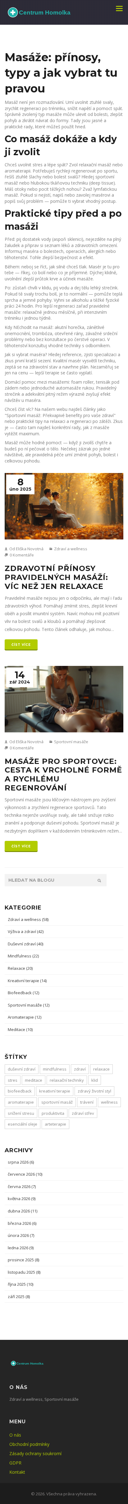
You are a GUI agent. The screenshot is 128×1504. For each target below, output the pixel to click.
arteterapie (55, 1124)
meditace (33, 1080)
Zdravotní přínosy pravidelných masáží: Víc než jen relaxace (56, 577)
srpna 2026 (21, 1162)
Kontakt (17, 1472)
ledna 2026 (21, 1247)
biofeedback (20, 1091)
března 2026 (22, 1223)
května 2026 (21, 1198)
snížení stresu (21, 1113)
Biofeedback (23, 992)
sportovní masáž (57, 1102)
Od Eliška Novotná (25, 549)
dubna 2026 (22, 1211)
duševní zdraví (21, 1069)
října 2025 (20, 1284)
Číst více (21, 645)
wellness (109, 1102)
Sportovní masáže (70, 741)
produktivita (53, 1113)
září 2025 (19, 1296)
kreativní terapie (54, 1091)
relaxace (101, 1069)
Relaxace (20, 968)
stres (12, 1080)
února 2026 (21, 1235)
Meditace (20, 1029)
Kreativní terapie (27, 980)
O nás (15, 1435)
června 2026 (22, 1186)
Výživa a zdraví (25, 931)
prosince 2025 (23, 1260)
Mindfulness (23, 956)
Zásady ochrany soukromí (35, 1453)
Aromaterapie (24, 1017)
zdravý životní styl (94, 1091)
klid (94, 1080)
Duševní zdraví (25, 944)
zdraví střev (83, 1113)
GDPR (15, 1463)
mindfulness (54, 1069)
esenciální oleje (22, 1124)
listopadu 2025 (24, 1272)
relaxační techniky (67, 1080)
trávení (87, 1102)
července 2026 (25, 1174)
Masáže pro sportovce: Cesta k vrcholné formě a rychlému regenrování (63, 774)
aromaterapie (21, 1102)
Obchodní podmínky (29, 1444)
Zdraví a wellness (70, 549)
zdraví (80, 1069)
